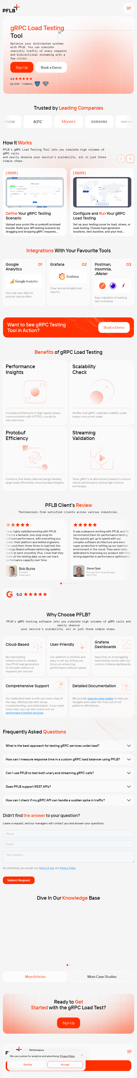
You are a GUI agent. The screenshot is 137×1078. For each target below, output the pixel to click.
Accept (65, 1064)
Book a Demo (51, 67)
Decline (28, 1064)
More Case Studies (101, 976)
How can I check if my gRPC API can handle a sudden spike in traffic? (55, 800)
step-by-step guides (100, 698)
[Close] (82, 1055)
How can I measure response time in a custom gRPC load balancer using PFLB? (63, 759)
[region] (46, 1061)
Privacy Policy (67, 1056)
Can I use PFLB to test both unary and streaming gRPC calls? (50, 773)
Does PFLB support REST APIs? (28, 786)
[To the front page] (11, 8)
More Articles (35, 976)
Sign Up (22, 67)
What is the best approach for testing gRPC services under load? (52, 746)
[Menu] (128, 8)
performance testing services (24, 712)
